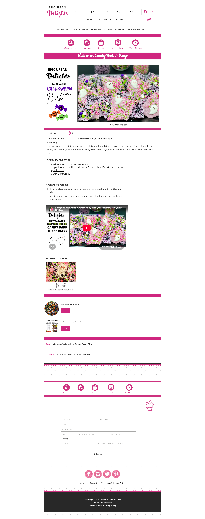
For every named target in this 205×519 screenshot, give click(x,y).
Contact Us (93, 483)
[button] (148, 19)
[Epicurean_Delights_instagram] (98, 474)
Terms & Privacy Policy (115, 483)
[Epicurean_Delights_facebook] (89, 474)
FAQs (102, 483)
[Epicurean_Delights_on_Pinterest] (116, 474)
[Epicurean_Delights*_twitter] (107, 474)
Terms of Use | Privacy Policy (103, 505)
